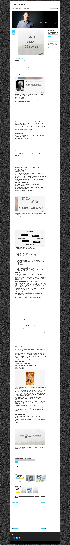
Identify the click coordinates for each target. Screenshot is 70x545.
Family (19, 58)
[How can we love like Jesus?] (20, 478)
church (56, 44)
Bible (49, 44)
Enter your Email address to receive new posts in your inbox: (23, 458)
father (29, 496)
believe (55, 43)
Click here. (26, 454)
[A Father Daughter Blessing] (30, 478)
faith (49, 46)
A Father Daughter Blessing (29, 481)
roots (41, 496)
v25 (28, 341)
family (27, 496)
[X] (17, 538)
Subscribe (20, 8)
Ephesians (26, 496)
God (49, 47)
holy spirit (56, 47)
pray (55, 50)
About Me (16, 8)
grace (52, 47)
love (51, 49)
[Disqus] (29, 516)
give (54, 46)
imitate (33, 496)
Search (57, 8)
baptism (52, 43)
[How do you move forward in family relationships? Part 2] (41, 478)
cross (51, 45)
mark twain (36, 496)
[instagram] (19, 538)
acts (48, 43)
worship (49, 53)
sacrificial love (43, 496)
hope (49, 48)
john (56, 48)
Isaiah (50, 48)
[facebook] (14, 538)
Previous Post (15, 502)
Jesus (54, 48)
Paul (39, 496)
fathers (31, 496)
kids (34, 496)
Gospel (51, 47)
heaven (54, 47)
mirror (38, 496)
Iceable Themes (25, 542)
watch (25, 456)
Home (13, 8)
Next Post (43, 502)
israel (52, 48)
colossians (49, 45)
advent (50, 43)
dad (22, 496)
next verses (35, 320)
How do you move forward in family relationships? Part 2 (40, 482)
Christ (50, 44)
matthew (56, 49)
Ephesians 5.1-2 (27, 165)
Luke (53, 49)
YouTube (25, 8)
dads (23, 496)
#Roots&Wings (18, 496)
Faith (18, 58)
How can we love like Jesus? (18, 481)
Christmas (53, 44)
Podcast (28, 8)
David (52, 45)
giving (55, 46)
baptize (54, 43)
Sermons (22, 58)
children (21, 496)
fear (53, 46)
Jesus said (18, 277)
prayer (49, 51)
